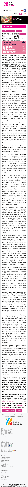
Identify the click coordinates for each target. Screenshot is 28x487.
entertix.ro (20, 405)
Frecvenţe (8, 414)
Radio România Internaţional (7, 433)
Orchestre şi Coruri (5, 464)
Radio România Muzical (6, 432)
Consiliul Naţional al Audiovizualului (8, 481)
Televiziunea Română (5, 480)
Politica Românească (5, 457)
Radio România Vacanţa (6, 447)
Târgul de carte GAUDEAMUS (7, 466)
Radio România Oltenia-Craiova (7, 448)
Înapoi (20, 30)
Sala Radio (3, 465)
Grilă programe (16, 414)
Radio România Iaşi (5, 448)
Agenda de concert (9, 30)
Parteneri (23, 414)
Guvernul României (5, 472)
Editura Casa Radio (5, 458)
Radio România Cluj (5, 445)
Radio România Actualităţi (6, 429)
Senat (2, 475)
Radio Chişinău (4, 436)
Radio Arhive (3, 459)
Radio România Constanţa (6, 446)
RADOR (2, 461)
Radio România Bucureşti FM (7, 443)
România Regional (5, 442)
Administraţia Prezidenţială (6, 471)
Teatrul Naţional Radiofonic (6, 436)
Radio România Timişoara (6, 451)
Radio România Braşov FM (6, 444)
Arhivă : (22, 34)
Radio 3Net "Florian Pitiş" (6, 435)
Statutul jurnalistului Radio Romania (14, 416)
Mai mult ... (10, 10)
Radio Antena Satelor (5, 430)
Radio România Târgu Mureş (7, 450)
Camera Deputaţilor (5, 476)
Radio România (4, 479)
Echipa (3, 414)
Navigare (9, 26)
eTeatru (2, 434)
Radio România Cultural (6, 431)
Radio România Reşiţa (5, 449)
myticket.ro (5, 407)
